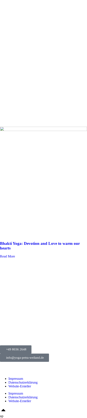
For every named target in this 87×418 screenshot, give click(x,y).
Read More (7, 256)
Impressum (15, 378)
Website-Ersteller (19, 386)
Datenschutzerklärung (23, 382)
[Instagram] (5, 367)
